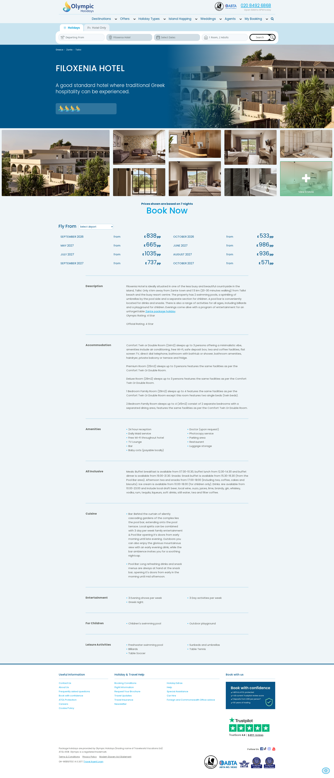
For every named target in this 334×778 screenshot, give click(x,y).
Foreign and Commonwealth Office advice (191, 699)
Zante (69, 49)
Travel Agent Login (93, 761)
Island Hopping (180, 19)
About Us (64, 687)
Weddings (208, 19)
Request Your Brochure (127, 691)
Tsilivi (78, 49)
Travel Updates (123, 695)
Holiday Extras (174, 683)
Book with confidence (71, 695)
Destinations (101, 19)
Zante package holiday (160, 311)
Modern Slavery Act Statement (115, 756)
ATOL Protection (68, 699)
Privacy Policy (89, 756)
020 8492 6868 (256, 5)
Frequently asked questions (74, 691)
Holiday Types (149, 19)
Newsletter (120, 704)
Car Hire (171, 695)
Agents (230, 19)
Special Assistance (177, 691)
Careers (63, 704)
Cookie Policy (66, 708)
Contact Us (65, 683)
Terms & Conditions (69, 756)
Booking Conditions (125, 683)
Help (169, 687)
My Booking (253, 19)
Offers (125, 19)
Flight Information (124, 687)
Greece (59, 49)
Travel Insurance (123, 699)
